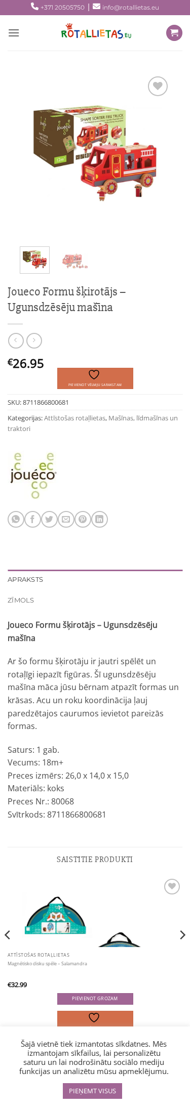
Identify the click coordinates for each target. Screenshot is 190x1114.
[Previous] (35, 153)
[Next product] (16, 341)
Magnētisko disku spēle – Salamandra (47, 964)
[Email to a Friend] (66, 519)
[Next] (154, 153)
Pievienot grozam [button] (95, 999)
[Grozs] (174, 33)
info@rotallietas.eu (130, 7)
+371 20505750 (63, 7)
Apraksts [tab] (25, 579)
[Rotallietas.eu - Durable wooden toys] (93, 33)
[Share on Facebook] (32, 519)
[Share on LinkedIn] (99, 519)
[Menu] (14, 32)
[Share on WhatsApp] (16, 519)
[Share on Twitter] (49, 519)
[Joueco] (33, 476)
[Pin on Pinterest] (82, 519)
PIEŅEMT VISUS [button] (92, 1090)
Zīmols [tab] (21, 600)
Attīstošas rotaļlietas (74, 417)
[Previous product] (34, 341)
